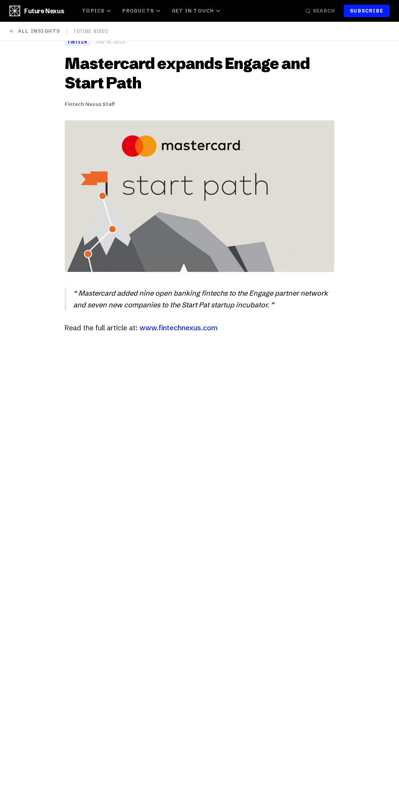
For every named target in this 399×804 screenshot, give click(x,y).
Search (324, 11)
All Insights (39, 31)
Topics (93, 11)
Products (138, 11)
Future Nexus (44, 11)
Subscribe (366, 11)
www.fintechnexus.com (178, 327)
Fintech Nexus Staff (90, 104)
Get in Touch (193, 11)
